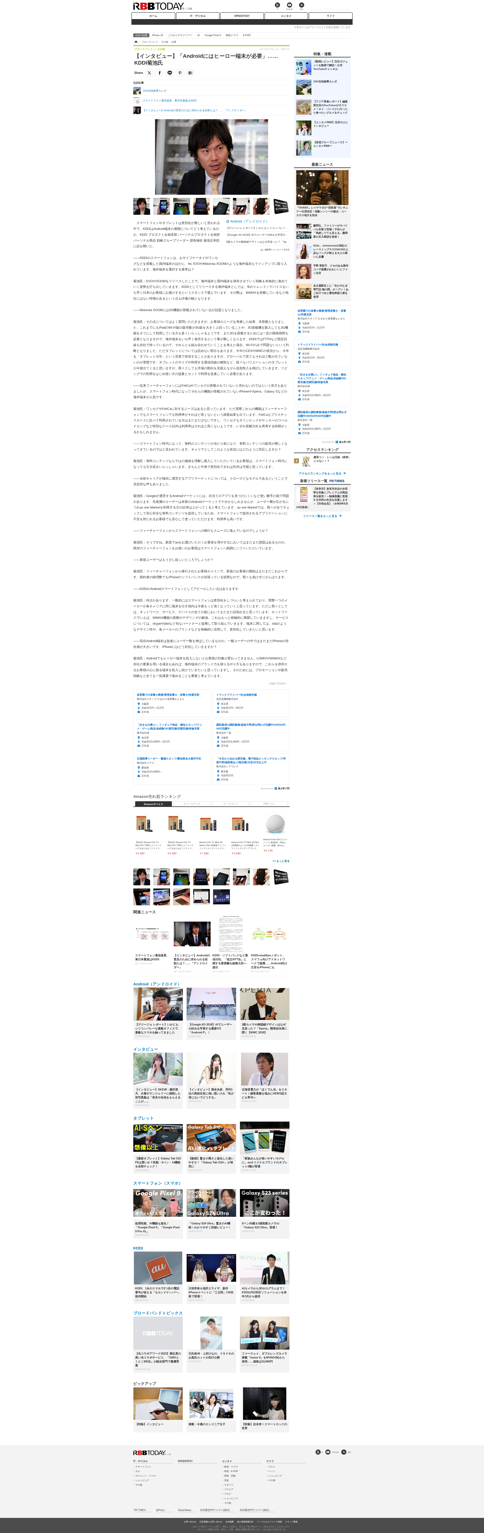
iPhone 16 (157, 35)
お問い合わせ (190, 1522)
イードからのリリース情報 (269, 1522)
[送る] (170, 73)
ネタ (137, 1471)
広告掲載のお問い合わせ (210, 1522)
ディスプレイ (230, 804)
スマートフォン (143, 1466)
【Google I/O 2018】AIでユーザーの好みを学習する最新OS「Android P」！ (271, 234)
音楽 (226, 1480)
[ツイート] (149, 73)
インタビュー (145, 1049)
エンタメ (286, 15)
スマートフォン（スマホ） (158, 1183)
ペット (271, 1471)
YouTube (335, 1452)
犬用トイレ (269, 804)
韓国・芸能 (230, 1475)
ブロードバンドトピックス (158, 1313)
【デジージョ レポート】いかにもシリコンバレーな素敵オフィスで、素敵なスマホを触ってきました (286, 227)
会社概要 (230, 1522)
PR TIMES (140, 1510)
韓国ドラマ (232, 35)
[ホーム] (135, 42)
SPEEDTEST (242, 15)
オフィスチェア (192, 804)
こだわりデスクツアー (180, 35)
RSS (349, 1452)
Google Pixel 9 (213, 35)
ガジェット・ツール (145, 1475)
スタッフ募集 (291, 1522)
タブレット (143, 1118)
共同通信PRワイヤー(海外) (254, 1510)
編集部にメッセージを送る (277, 249)
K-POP (247, 35)
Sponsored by (267, 788)
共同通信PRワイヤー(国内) (215, 1510)
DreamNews (184, 1510)
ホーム (153, 15)
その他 (138, 1485)
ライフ (331, 15)
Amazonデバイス (153, 804)
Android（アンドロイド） (249, 221)
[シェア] (159, 73)
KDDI (138, 1248)
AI (198, 35)
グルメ (271, 1466)
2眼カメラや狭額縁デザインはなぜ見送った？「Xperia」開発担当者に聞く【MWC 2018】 (280, 241)
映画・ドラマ (231, 1466)
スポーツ (228, 1485)
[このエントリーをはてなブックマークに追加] (190, 73)
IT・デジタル (198, 15)
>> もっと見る (281, 860)
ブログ (227, 1494)
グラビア (228, 1489)
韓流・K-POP (231, 1471)
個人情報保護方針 (245, 1522)
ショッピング (142, 1480)
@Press (160, 1510)
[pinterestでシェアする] (180, 73)
